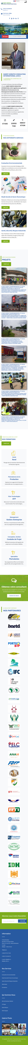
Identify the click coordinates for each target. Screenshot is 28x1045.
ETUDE (5, 124)
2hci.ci (7, 961)
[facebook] (9, 18)
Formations (4, 987)
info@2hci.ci (8, 959)
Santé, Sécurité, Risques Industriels (9, 981)
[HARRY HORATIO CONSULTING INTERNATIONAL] (9, 3)
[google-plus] (14, 18)
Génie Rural (4, 984)
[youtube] (12, 18)
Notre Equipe (5, 1010)
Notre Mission (5, 1007)
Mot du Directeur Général (7, 1001)
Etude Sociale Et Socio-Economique (10, 978)
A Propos (4, 1004)
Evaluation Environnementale (8, 975)
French (17, 1)
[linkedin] (16, 18)
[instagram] (18, 18)
